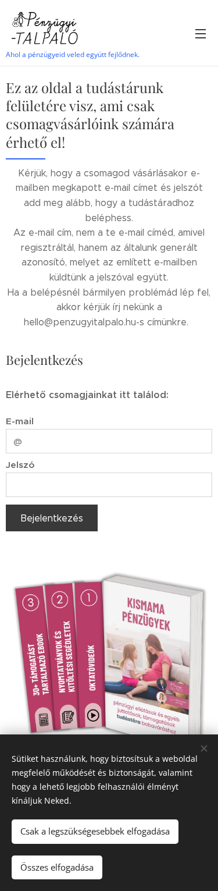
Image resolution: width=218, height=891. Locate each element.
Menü (200, 33)
